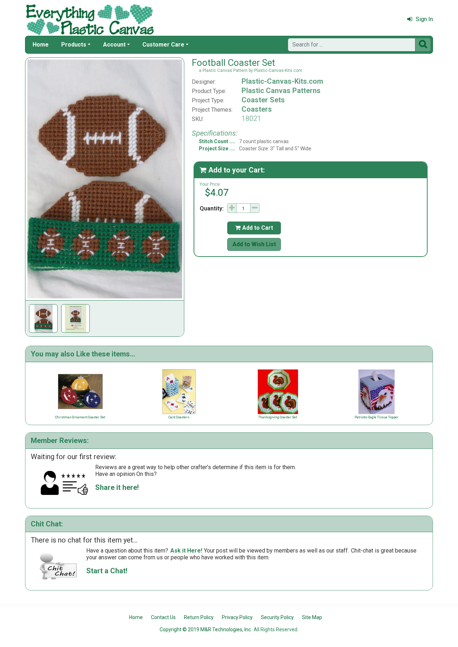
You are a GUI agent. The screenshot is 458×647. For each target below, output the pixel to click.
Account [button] (114, 44)
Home (41, 44)
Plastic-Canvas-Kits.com (282, 81)
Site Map (312, 617)
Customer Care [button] (163, 44)
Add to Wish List (254, 244)
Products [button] (73, 44)
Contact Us (163, 617)
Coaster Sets (263, 100)
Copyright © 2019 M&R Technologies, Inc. (206, 629)
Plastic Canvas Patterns (281, 90)
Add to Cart (254, 227)
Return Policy (199, 617)
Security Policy (277, 617)
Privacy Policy (237, 617)
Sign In (424, 19)
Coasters (257, 109)
